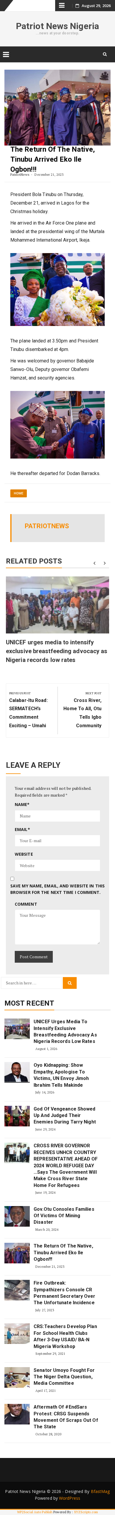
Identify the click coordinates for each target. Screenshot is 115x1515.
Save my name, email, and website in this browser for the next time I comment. (57, 889)
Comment (26, 904)
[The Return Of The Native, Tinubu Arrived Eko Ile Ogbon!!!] (17, 1253)
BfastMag (100, 1491)
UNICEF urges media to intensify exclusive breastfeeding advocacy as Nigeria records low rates (57, 651)
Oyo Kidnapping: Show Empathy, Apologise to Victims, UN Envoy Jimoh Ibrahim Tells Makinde (61, 1075)
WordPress (69, 1498)
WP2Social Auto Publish (34, 1512)
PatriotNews (19, 174)
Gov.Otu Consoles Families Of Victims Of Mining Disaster (64, 1215)
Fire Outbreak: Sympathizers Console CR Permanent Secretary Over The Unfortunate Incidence (64, 1292)
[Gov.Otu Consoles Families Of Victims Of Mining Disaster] (17, 1216)
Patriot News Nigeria (57, 26)
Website (24, 854)
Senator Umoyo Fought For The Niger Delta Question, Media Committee (64, 1376)
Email (22, 829)
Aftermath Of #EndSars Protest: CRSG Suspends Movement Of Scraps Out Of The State (66, 1416)
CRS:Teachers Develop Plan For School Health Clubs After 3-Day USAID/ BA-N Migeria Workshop (65, 1336)
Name (22, 804)
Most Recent (29, 1003)
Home (18, 493)
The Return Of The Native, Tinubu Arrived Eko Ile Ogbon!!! (63, 1252)
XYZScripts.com (86, 1512)
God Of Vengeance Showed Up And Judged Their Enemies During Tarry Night (65, 1115)
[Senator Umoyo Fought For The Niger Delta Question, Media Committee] (17, 1377)
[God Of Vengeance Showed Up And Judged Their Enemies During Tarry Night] (17, 1116)
